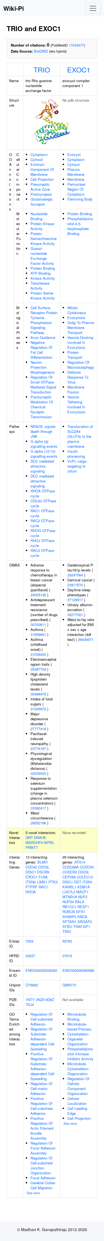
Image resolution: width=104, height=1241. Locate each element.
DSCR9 (43, 872)
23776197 (38, 748)
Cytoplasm (39, 154)
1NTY (30, 999)
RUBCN (68, 911)
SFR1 (80, 911)
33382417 (38, 808)
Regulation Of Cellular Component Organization (78, 1086)
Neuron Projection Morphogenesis (43, 367)
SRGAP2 (84, 921)
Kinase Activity (43, 278)
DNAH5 (40, 837)
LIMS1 (42, 881)
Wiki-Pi (13, 8)
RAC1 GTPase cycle (42, 513)
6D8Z (49, 999)
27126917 (75, 599)
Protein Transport (74, 355)
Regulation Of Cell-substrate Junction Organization (42, 1165)
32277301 (75, 614)
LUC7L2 (68, 891)
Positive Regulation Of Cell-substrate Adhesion (42, 1106)
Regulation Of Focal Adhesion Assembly (43, 1148)
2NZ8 (40, 999)
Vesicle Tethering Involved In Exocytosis (76, 404)
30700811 (38, 624)
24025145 (38, 594)
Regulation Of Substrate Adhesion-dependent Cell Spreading (42, 1038)
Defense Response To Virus (77, 377)
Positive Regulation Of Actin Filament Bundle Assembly (42, 1128)
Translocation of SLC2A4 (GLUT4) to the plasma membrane (80, 436)
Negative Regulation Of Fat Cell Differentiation (41, 350)
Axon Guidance (43, 337)
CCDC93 (87, 867)
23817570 (75, 584)
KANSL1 (69, 886)
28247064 (75, 575)
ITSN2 (31, 881)
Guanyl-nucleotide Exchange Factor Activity (42, 256)
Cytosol (37, 159)
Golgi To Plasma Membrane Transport (80, 327)
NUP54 (68, 901)
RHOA (31, 891)
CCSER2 (69, 872)
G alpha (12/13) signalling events (44, 454)
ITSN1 (87, 881)
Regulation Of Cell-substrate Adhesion (42, 1019)
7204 (29, 941)
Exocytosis (76, 317)
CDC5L (43, 867)
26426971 (85, 639)
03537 (30, 955)
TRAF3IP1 (81, 926)
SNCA (82, 916)
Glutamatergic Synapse (42, 201)
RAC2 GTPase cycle (42, 523)
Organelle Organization (77, 1041)
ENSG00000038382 (41, 970)
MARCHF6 (34, 842)
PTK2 (53, 881)
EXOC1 (78, 69)
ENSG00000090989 (78, 970)
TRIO (42, 69)
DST (77, 881)
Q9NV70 (69, 985)
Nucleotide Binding (39, 216)
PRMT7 (32, 847)
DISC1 (31, 872)
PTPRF (31, 886)
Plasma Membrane (75, 172)
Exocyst (74, 154)
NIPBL (49, 842)
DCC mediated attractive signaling (42, 466)
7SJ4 (30, 1004)
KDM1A (83, 886)
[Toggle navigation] (93, 8)
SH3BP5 (69, 916)
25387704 (38, 669)
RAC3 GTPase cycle (42, 553)
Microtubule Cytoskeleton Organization (77, 1068)
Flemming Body (80, 199)
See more (33, 1193)
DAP (29, 837)
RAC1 (43, 886)
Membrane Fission (75, 389)
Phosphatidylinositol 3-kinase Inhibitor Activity (80, 1053)
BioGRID (41, 51)
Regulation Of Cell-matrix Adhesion (41, 1088)
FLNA (43, 877)
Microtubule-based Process (79, 1026)
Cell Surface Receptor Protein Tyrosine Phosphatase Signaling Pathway (44, 320)
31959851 (38, 634)
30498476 (38, 694)
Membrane (75, 179)
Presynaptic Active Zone (40, 187)
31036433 (38, 654)
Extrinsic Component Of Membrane (42, 169)
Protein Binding (43, 268)
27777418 (38, 728)
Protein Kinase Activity (42, 226)
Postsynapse (41, 194)
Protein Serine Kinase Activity (43, 295)
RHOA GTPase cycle (43, 493)
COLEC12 (85, 877)
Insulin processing (76, 454)
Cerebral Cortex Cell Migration (43, 1185)
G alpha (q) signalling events (44, 444)
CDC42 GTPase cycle (43, 503)
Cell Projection (42, 179)
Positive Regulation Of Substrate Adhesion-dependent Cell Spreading (42, 1066)
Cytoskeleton (77, 1034)
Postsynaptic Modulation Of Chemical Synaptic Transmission (42, 406)
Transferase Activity (40, 285)
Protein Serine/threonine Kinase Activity (44, 238)
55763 (67, 941)
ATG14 (79, 862)
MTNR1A (69, 896)
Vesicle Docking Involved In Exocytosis (80, 342)
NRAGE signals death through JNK (43, 431)
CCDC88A (70, 867)
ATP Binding (40, 273)
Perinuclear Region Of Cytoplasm (76, 189)
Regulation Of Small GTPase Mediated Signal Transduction (43, 384)
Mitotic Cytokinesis (76, 310)
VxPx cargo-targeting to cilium (77, 466)
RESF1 (83, 906)
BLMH (42, 862)
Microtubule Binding (76, 1016)
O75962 (32, 985)
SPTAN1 (69, 921)
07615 (67, 955)
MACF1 (82, 891)
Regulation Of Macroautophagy (80, 365)
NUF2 (82, 896)
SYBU (67, 926)
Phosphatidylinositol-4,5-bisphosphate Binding (80, 226)
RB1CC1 (69, 906)
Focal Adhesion (43, 1177)
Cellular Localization (77, 1101)
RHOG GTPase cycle (43, 533)
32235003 (38, 773)
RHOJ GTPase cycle (42, 543)
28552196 (38, 822)
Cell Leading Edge (77, 1111)
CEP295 (69, 877)
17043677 (76, 45)
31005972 (38, 708)
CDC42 (31, 867)
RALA (79, 901)
